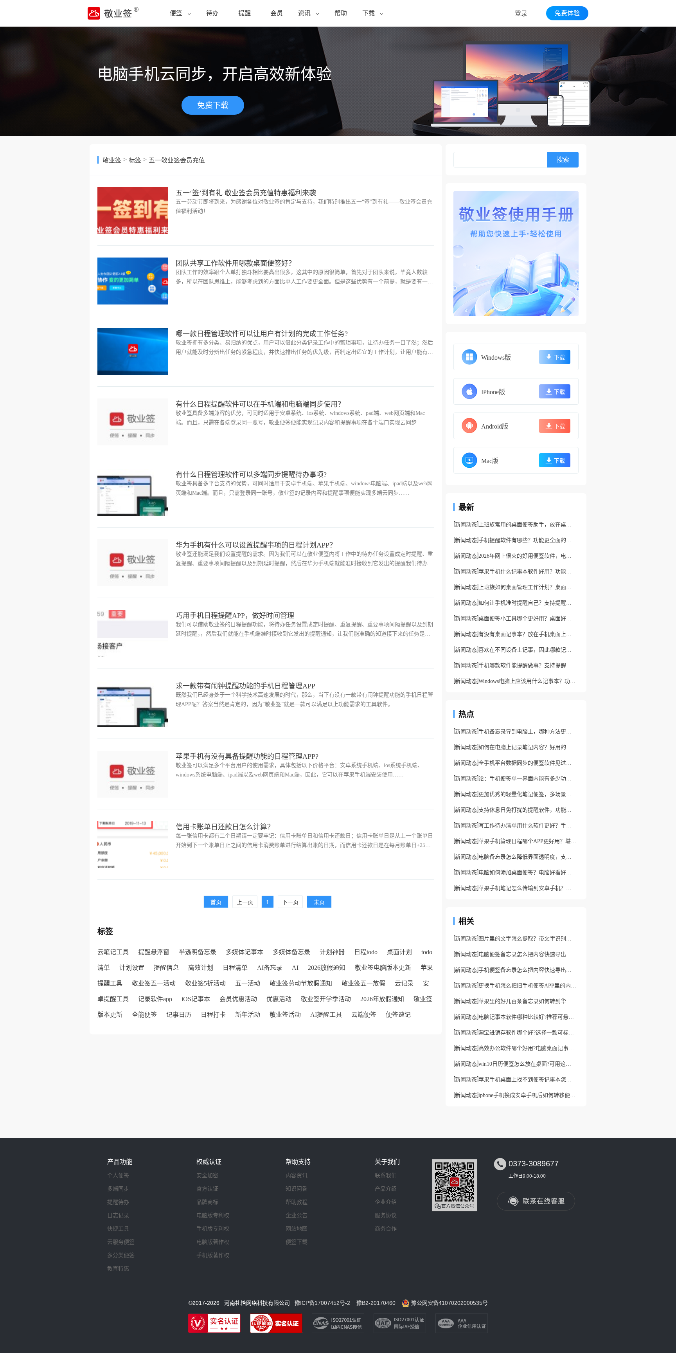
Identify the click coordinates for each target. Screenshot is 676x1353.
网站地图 (296, 1228)
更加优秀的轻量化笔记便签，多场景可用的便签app (527, 794)
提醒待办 (118, 1202)
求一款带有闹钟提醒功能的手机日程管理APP (245, 686)
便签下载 (296, 1242)
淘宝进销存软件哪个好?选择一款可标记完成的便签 (527, 1033)
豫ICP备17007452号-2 (322, 1303)
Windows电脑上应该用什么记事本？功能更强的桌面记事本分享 (527, 681)
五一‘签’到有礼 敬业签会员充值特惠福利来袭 (246, 193)
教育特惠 (118, 1268)
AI (295, 967)
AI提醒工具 (326, 1014)
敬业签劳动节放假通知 (301, 983)
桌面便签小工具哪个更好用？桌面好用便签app (527, 619)
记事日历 (178, 1014)
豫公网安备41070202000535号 (449, 1303)
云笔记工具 (113, 952)
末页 (319, 902)
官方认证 (207, 1188)
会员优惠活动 (238, 999)
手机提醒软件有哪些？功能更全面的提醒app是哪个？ (527, 540)
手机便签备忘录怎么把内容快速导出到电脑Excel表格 (527, 970)
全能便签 (144, 1014)
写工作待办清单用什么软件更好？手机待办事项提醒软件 (527, 826)
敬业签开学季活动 (326, 999)
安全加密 (207, 1175)
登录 (521, 13)
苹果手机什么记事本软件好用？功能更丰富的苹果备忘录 (527, 572)
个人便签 (118, 1175)
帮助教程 (296, 1202)
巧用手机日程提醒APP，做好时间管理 (235, 616)
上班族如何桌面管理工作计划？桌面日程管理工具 (527, 587)
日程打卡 (213, 1014)
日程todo (366, 952)
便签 (176, 13)
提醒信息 (166, 967)
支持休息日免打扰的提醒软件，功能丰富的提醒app (527, 810)
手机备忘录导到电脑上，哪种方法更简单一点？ (527, 732)
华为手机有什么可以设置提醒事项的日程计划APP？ (256, 545)
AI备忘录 (269, 967)
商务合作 (386, 1228)
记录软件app (155, 999)
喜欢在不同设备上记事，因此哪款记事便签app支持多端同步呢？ (527, 650)
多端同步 (118, 1188)
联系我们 (386, 1175)
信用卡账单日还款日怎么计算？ (225, 827)
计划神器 (332, 952)
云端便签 (363, 1014)
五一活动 (247, 983)
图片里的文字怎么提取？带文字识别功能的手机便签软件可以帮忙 (527, 939)
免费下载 (212, 105)
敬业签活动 (285, 1014)
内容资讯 (296, 1175)
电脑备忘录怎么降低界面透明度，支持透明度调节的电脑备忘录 (527, 857)
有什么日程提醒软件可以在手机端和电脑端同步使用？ (260, 404)
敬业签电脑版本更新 (383, 967)
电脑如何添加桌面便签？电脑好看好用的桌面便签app (527, 873)
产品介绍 (386, 1188)
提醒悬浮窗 (153, 952)
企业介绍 (386, 1202)
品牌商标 (207, 1202)
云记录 (404, 983)
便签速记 (398, 1014)
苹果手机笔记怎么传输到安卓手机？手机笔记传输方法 (527, 888)
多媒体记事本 (244, 952)
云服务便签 (121, 1242)
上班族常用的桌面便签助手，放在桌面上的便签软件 (527, 525)
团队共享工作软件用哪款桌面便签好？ (235, 263)
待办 (212, 13)
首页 (215, 902)
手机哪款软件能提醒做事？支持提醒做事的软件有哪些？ (527, 665)
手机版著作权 (212, 1255)
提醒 (244, 13)
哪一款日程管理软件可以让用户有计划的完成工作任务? (262, 334)
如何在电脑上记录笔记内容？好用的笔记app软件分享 (527, 747)
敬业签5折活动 (205, 983)
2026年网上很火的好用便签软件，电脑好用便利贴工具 (527, 556)
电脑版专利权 (212, 1215)
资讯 (304, 13)
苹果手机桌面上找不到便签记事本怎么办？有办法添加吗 (527, 1080)
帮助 (340, 13)
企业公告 (296, 1215)
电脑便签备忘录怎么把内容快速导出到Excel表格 (527, 954)
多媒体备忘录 (291, 952)
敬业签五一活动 (154, 983)
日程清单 (235, 967)
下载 (368, 13)
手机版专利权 (212, 1228)
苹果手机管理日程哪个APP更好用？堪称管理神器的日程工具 (527, 841)
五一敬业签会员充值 (177, 160)
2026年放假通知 (382, 999)
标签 (135, 160)
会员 (276, 13)
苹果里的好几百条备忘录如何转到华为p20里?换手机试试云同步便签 (527, 1001)
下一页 (290, 902)
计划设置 (131, 967)
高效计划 (200, 967)
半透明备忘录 (197, 952)
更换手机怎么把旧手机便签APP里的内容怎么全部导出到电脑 (527, 986)
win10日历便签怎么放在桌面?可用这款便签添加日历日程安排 (527, 1064)
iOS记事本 (196, 999)
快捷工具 (118, 1228)
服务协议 (386, 1215)
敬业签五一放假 (363, 983)
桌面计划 (399, 952)
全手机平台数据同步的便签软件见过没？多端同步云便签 (527, 763)
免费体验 (567, 13)
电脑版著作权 (212, 1242)
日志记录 (118, 1215)
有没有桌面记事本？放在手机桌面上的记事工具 (527, 634)
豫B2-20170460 (376, 1303)
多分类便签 (121, 1255)
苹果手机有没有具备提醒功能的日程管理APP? (247, 756)
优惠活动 (278, 999)
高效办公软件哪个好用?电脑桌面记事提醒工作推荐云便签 (527, 1048)
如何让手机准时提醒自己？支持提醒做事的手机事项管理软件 (527, 603)
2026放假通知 (326, 967)
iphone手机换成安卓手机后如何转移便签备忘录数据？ (527, 1095)
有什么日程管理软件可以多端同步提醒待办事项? (251, 475)
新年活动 (247, 1014)
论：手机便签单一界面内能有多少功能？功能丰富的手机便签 (527, 779)
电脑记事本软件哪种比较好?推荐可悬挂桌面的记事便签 (527, 1017)
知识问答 (296, 1188)
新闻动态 (466, 525)
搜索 (563, 159)
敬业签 (111, 160)
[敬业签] (516, 253)
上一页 (245, 902)
